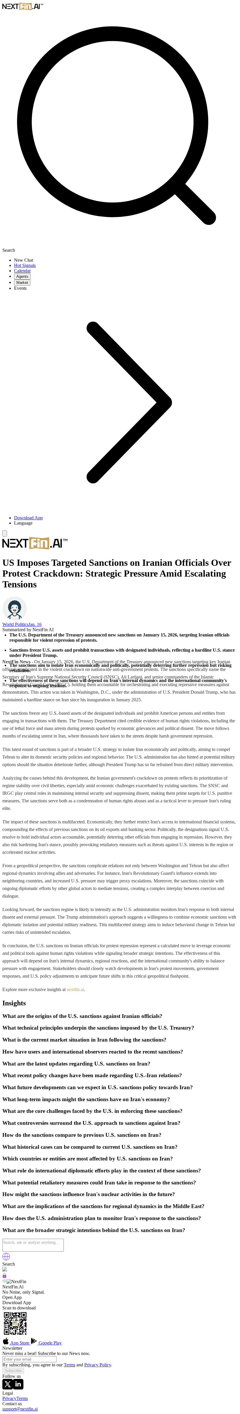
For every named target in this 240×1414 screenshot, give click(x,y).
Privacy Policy (97, 1364)
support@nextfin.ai (20, 1408)
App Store (19, 1342)
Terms (69, 1364)
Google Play (49, 1342)
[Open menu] (4, 533)
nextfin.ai (75, 989)
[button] (126, 523)
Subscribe (13, 1370)
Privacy (9, 1398)
